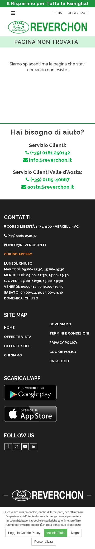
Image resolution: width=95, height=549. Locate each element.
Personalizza (43, 541)
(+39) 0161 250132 (49, 152)
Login (57, 13)
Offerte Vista (17, 337)
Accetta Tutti (55, 533)
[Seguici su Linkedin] (33, 446)
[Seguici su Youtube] (25, 446)
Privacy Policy (63, 343)
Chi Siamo (13, 355)
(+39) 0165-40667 (49, 179)
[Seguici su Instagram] (16, 446)
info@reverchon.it (50, 160)
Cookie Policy (63, 352)
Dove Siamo (60, 324)
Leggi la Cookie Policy (24, 533)
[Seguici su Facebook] (8, 446)
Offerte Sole (17, 346)
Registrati (78, 13)
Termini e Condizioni (69, 333)
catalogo (59, 361)
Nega (75, 533)
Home (9, 328)
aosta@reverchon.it (50, 187)
